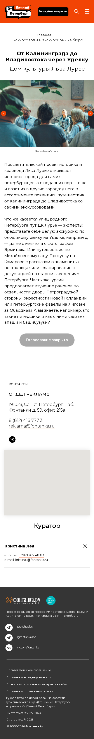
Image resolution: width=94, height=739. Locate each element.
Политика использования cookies (30, 691)
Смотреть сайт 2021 (20, 719)
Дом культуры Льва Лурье (47, 68)
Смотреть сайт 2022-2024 (24, 713)
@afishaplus (25, 626)
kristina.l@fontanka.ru (31, 560)
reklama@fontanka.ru (32, 426)
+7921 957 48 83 (31, 555)
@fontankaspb (26, 637)
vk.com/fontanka (28, 647)
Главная (44, 35)
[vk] (12, 439)
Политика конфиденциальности (29, 677)
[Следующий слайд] (90, 113)
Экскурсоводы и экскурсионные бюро (47, 40)
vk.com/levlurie (50, 151)
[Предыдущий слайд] (3, 113)
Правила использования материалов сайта (37, 684)
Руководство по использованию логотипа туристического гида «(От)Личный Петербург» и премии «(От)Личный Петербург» (38, 702)
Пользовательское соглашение (29, 670)
